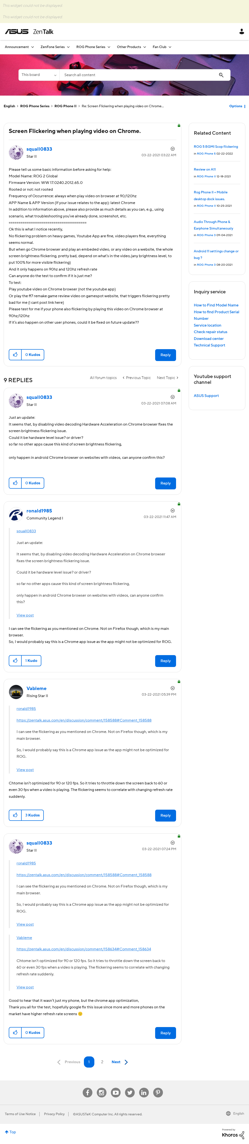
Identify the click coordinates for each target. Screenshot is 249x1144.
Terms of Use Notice (20, 1114)
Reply (165, 355)
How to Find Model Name (216, 305)
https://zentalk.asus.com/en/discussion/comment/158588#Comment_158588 (84, 720)
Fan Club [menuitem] (159, 47)
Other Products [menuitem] (129, 47)
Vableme (24, 937)
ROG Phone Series (34, 106)
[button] (15, 355)
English (9, 106)
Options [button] (235, 106)
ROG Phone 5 (206, 154)
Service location (207, 325)
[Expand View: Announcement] (32, 46)
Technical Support (209, 345)
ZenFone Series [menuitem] (53, 47)
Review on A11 (205, 169)
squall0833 (26, 531)
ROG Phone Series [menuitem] (90, 47)
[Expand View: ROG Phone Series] (109, 46)
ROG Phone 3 (206, 235)
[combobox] (145, 75)
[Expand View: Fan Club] (170, 46)
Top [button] (12, 1132)
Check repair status (210, 331)
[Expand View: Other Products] (144, 46)
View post (25, 615)
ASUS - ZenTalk (29, 31)
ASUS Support (206, 395)
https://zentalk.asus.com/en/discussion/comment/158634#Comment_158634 (84, 949)
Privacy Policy (54, 1114)
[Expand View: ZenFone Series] (68, 46)
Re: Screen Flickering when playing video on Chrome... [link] (123, 106)
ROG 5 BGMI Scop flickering (216, 147)
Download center (209, 338)
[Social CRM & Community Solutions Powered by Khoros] (233, 1133)
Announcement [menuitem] (17, 47)
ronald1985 (26, 708)
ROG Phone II (65, 106)
